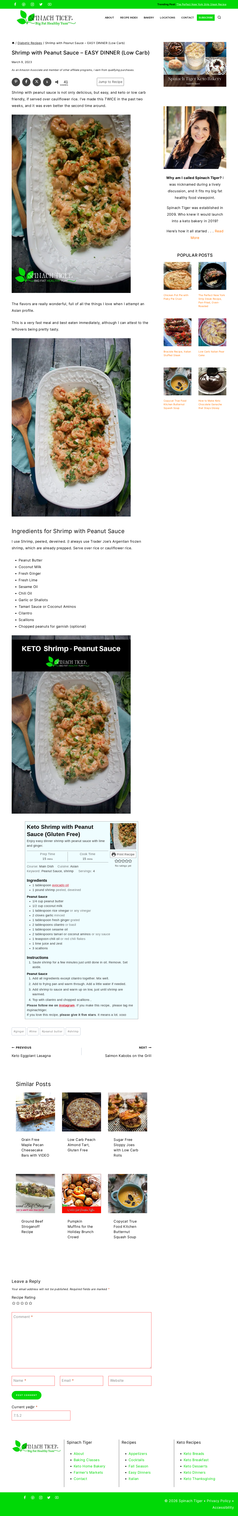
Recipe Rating (23, 1297)
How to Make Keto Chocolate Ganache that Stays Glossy (210, 404)
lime (33, 1031)
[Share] (26, 81)
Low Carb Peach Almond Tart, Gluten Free (82, 1145)
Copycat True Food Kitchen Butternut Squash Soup (175, 404)
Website (117, 1380)
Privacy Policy (219, 1501)
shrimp (73, 1031)
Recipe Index (129, 17)
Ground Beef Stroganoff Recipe (32, 1226)
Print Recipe (125, 854)
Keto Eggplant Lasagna (31, 1052)
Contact (187, 17)
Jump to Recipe (110, 82)
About (109, 17)
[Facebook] (15, 4)
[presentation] (35, 1112)
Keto (188, 1454)
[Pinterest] (23, 4)
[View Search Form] (219, 18)
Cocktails (136, 1460)
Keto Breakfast (196, 1460)
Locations (167, 17)
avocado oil (60, 885)
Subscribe (206, 17)
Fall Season (138, 1466)
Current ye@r (25, 1407)
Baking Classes (87, 1460)
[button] (116, 861)
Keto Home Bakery (89, 1466)
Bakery (149, 17)
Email (68, 1380)
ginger (19, 1031)
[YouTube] (49, 4)
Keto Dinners (195, 1472)
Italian (134, 1479)
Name (19, 1380)
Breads (198, 1454)
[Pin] (16, 81)
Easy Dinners (140, 1472)
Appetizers (138, 1454)
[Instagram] (32, 4)
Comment (23, 1317)
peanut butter (52, 1031)
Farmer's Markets (88, 1472)
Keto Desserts (196, 1466)
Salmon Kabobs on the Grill (128, 1052)
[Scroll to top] (229, 1502)
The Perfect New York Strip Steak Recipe (201, 4)
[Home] (13, 43)
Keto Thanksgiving (199, 1479)
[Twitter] (40, 4)
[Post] (37, 81)
